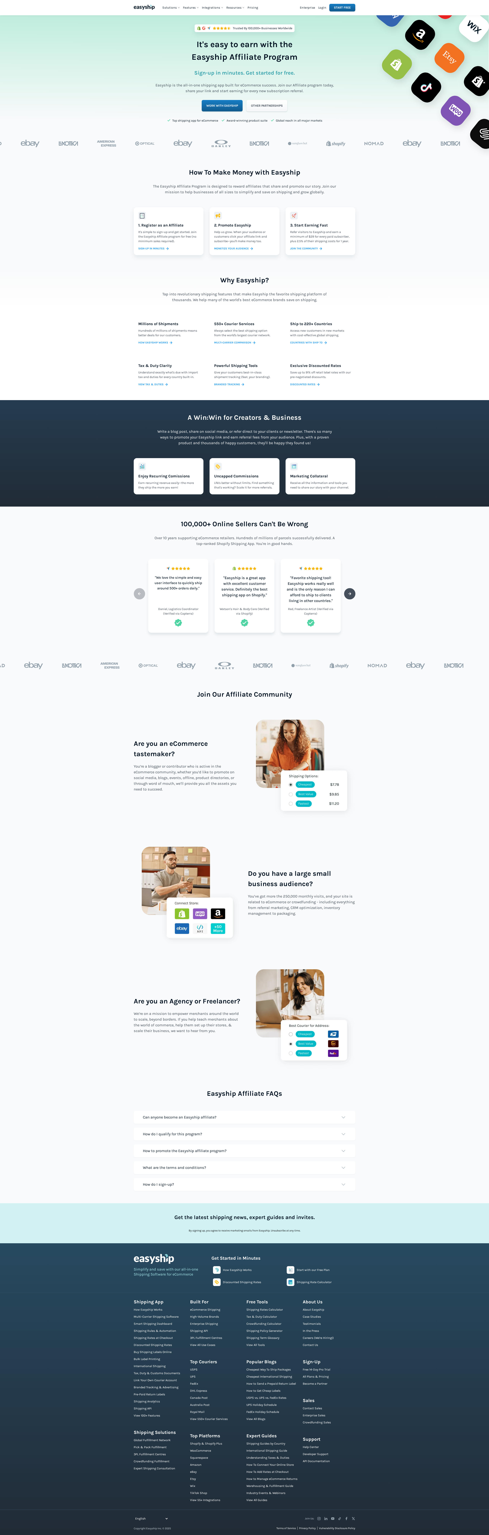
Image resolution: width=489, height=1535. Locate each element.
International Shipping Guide (266, 1450)
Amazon (196, 1465)
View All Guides (256, 1500)
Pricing (253, 7)
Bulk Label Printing (147, 1359)
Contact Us (310, 1345)
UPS (193, 1376)
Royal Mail (197, 1412)
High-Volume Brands (204, 1316)
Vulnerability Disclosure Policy (337, 1528)
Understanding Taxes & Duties (267, 1457)
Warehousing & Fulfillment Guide (269, 1486)
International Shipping (150, 1366)
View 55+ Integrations (205, 1500)
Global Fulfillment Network (152, 1440)
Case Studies (312, 1316)
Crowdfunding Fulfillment (151, 1461)
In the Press (311, 1331)
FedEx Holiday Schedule (262, 1412)
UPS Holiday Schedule (261, 1405)
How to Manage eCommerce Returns (271, 1479)
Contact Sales (312, 1408)
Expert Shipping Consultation (154, 1468)
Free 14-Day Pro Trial (316, 1369)
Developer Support (315, 1454)
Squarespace (199, 1457)
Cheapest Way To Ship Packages (268, 1369)
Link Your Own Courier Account (155, 1380)
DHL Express (198, 1390)
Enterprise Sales (314, 1415)
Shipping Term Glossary (262, 1338)
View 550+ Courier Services (209, 1419)
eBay (193, 1472)
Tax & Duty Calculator (261, 1316)
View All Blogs (255, 1419)
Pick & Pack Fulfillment (150, 1447)
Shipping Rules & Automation (155, 1331)
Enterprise (307, 7)
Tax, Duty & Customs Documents (157, 1373)
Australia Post (200, 1405)
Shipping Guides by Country (265, 1443)
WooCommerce (200, 1450)
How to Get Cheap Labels (263, 1390)
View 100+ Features (147, 1415)
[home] (144, 7)
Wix (192, 1486)
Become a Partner (315, 1383)
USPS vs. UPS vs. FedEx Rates (266, 1398)
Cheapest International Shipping (269, 1376)
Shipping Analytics (147, 1401)
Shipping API (142, 1408)
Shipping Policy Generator (264, 1331)
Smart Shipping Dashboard (153, 1323)
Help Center (311, 1447)
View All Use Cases (202, 1345)
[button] (171, 7)
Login (322, 7)
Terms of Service (286, 1528)
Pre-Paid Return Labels (149, 1394)
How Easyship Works (148, 1309)
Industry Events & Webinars (265, 1493)
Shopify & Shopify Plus (206, 1443)
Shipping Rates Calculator (264, 1309)
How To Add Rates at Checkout (267, 1472)
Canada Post (199, 1398)
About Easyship (313, 1309)
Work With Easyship (222, 105)
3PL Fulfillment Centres (150, 1454)
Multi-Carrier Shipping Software (156, 1316)
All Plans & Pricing (316, 1376)
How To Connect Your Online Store (270, 1465)
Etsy (193, 1479)
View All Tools (255, 1345)
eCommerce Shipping (205, 1309)
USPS (194, 1369)
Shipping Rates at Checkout (153, 1338)
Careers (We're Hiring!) (318, 1338)
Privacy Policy (307, 1528)
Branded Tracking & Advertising (156, 1387)
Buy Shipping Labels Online (153, 1352)
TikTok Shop (198, 1493)
